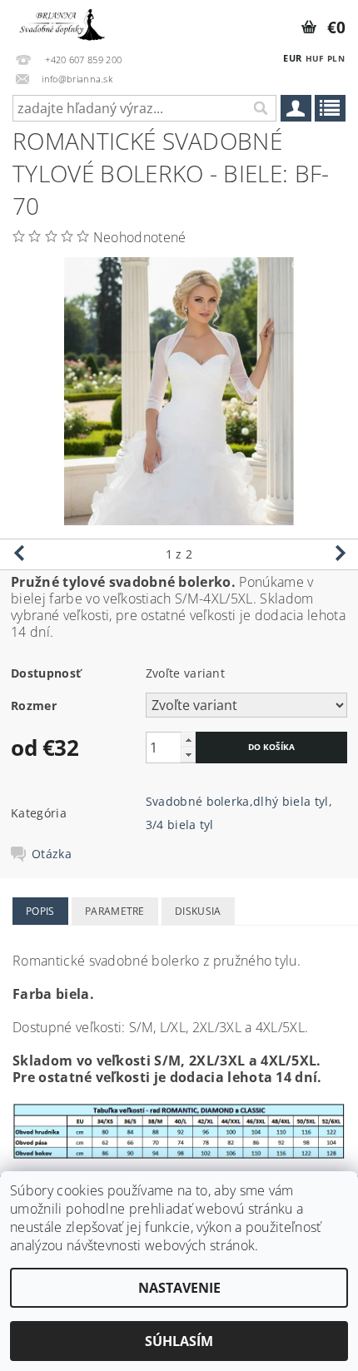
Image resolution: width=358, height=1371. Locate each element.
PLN (336, 58)
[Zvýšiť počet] (188, 740)
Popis (40, 911)
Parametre (115, 911)
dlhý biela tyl (290, 801)
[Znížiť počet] (188, 754)
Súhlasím (179, 1341)
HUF (315, 58)
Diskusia (198, 911)
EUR (292, 58)
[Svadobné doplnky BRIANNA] (60, 21)
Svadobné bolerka (198, 801)
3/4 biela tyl (180, 824)
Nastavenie (179, 1288)
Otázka (52, 854)
